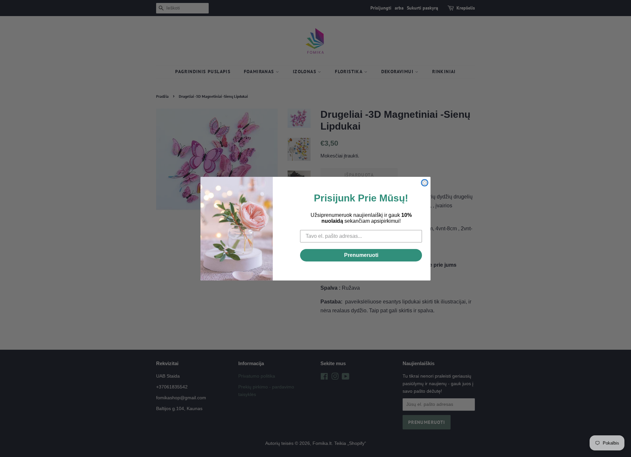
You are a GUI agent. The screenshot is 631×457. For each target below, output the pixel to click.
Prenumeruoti (361, 255)
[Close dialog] (424, 182)
